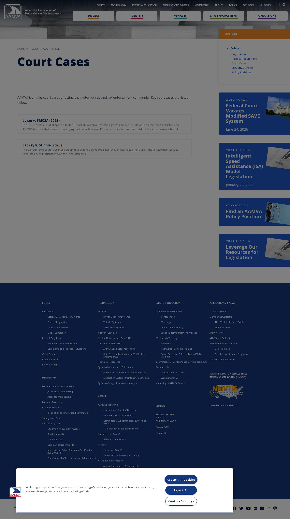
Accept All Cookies (181, 479)
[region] (124, 490)
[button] (15, 491)
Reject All (181, 490)
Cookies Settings (181, 501)
